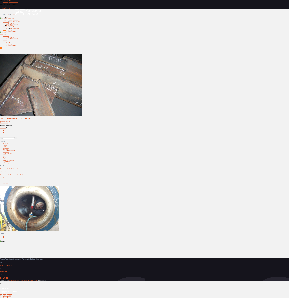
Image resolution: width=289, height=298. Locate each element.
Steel (4, 156)
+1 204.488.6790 (8, 0)
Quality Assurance (7, 153)
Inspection (2, 121)
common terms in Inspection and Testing (15, 118)
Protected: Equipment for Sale (5, 180)
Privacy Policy (3, 7)
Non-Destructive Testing (9, 150)
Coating (5, 145)
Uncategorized (6, 161)
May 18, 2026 (3, 177)
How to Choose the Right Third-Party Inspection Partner (10, 168)
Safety (4, 154)
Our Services (6, 152)
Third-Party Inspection (8, 160)
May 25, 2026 (3, 171)
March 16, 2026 (4, 183)
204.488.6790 (3, 271)
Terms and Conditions (5, 8)
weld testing (6, 162)
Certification (6, 144)
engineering (6, 148)
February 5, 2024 (4, 123)
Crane (4, 146)
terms (6, 121)
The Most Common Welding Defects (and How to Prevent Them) (11, 174)
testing (9, 121)
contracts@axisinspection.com (10, 2)
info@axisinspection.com (6, 265)
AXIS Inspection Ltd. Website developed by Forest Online (23, 280)
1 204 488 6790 (7, 296)
